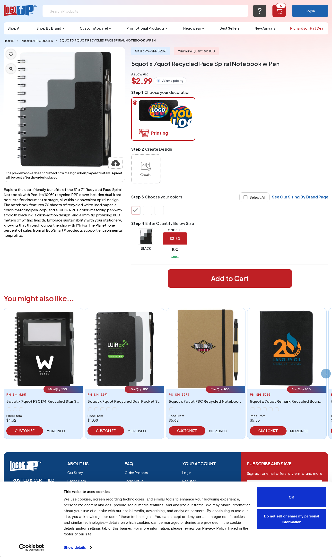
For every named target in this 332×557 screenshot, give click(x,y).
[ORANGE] (271, 409)
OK (291, 497)
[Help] (259, 11)
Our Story (75, 472)
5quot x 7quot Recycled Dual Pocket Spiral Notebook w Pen (142, 401)
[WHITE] (21, 409)
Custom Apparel (94, 28)
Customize (25, 430)
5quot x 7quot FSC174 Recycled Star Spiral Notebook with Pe (62, 401)
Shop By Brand (48, 28)
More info (56, 431)
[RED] (159, 210)
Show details (75, 547)
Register (189, 481)
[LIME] (102, 409)
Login (310, 10)
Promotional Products (145, 28)
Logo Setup (134, 481)
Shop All (14, 28)
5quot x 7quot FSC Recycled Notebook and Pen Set (216, 401)
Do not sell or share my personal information (291, 519)
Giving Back (76, 481)
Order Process (136, 472)
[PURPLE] (108, 409)
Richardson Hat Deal (307, 28)
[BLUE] (147, 210)
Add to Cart (230, 278)
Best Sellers (229, 28)
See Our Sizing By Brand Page (300, 196)
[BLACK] (135, 210)
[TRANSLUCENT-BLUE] (15, 409)
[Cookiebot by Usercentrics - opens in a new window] (31, 547)
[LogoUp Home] (21, 10)
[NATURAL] (171, 409)
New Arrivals (264, 28)
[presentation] (326, 373)
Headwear (192, 28)
